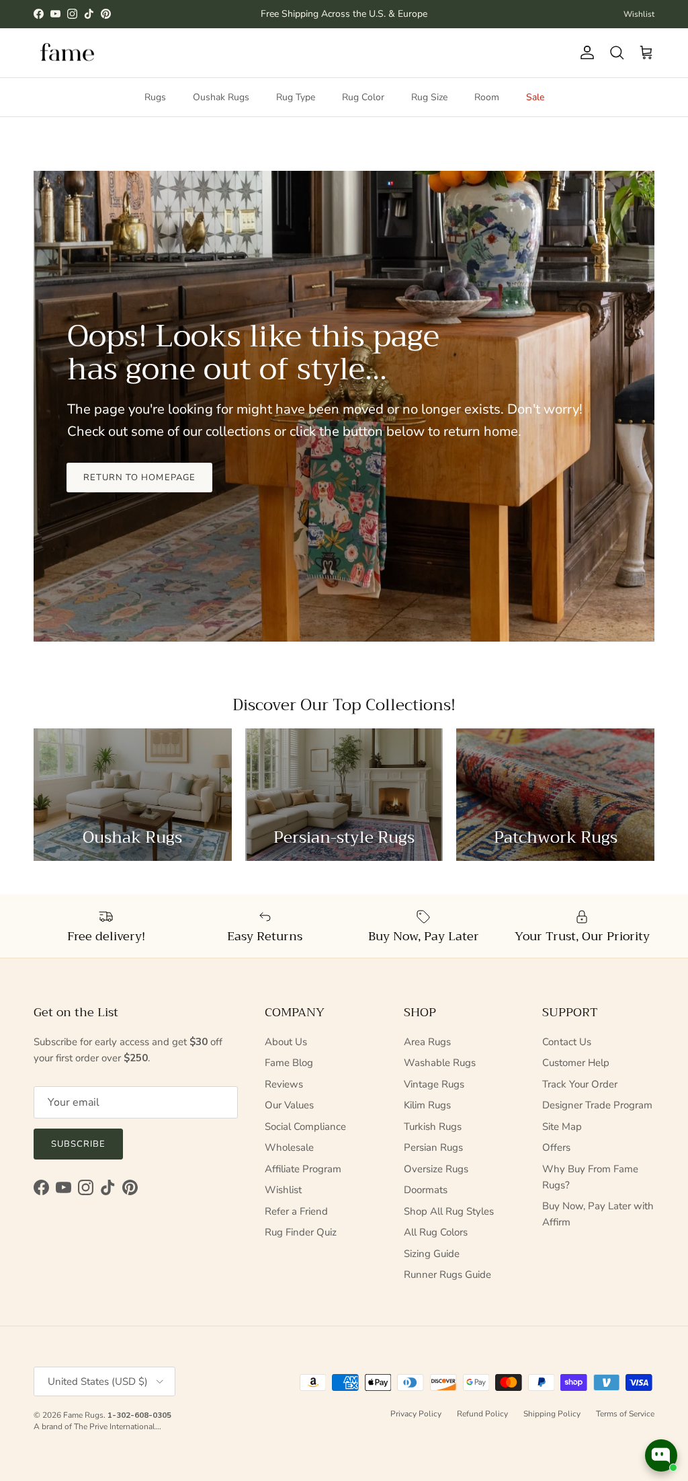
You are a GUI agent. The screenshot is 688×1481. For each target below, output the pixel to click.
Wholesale (289, 1147)
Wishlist (639, 14)
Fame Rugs (83, 1415)
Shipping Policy (551, 1413)
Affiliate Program (303, 1169)
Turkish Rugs (433, 1126)
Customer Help (575, 1062)
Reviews (284, 1084)
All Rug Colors (436, 1232)
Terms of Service (625, 1413)
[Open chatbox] (661, 1455)
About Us (286, 1042)
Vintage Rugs (434, 1084)
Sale (535, 97)
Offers (556, 1147)
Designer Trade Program (597, 1105)
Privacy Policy (415, 1413)
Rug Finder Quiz (301, 1232)
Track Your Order (579, 1084)
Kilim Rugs (427, 1105)
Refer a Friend (296, 1211)
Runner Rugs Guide (447, 1274)
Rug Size (429, 97)
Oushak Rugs (221, 97)
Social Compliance (305, 1126)
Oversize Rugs (436, 1169)
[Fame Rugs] (67, 53)
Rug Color (363, 97)
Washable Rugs (440, 1062)
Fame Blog (289, 1062)
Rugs (155, 97)
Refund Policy (482, 1413)
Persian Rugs (433, 1147)
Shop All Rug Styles (449, 1211)
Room (486, 97)
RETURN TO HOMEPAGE (139, 477)
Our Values (289, 1105)
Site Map (562, 1126)
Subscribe (78, 1144)
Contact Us (566, 1042)
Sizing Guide (432, 1253)
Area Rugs (427, 1042)
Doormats (425, 1190)
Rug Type (295, 97)
